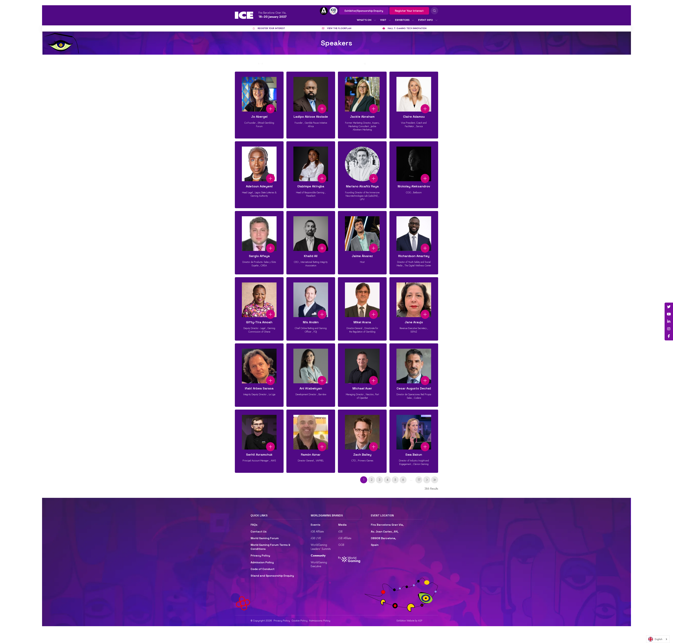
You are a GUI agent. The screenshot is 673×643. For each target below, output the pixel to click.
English (658, 639)
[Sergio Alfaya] (259, 242)
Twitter (669, 307)
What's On (364, 20)
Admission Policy (262, 562)
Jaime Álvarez (362, 256)
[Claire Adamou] (413, 105)
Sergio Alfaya (259, 256)
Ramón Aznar (311, 454)
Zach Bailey (362, 454)
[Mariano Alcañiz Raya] (362, 174)
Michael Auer (362, 388)
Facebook (669, 336)
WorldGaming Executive (319, 564)
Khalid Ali (311, 256)
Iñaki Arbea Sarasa (259, 388)
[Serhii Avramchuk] (259, 441)
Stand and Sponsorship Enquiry (272, 576)
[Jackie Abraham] (362, 105)
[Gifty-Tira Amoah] (259, 309)
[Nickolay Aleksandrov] (413, 174)
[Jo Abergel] (259, 105)
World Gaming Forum (265, 538)
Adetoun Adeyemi (259, 186)
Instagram (669, 329)
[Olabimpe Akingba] (310, 174)
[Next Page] (426, 479)
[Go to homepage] (244, 15)
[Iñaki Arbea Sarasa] (259, 375)
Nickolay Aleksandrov (414, 186)
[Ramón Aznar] (310, 441)
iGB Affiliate (317, 532)
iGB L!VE (316, 538)
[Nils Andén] (310, 309)
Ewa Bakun (414, 454)
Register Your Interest (409, 10)
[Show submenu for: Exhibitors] (413, 20)
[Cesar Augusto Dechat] (413, 375)
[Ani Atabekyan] (310, 375)
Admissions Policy (319, 620)
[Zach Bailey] (362, 441)
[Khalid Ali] (310, 242)
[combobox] (657, 639)
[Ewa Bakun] (413, 441)
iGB (340, 532)
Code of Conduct (262, 569)
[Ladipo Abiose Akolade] (310, 105)
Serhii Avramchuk (259, 454)
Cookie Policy (299, 620)
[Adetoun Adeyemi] (259, 174)
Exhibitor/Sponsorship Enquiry (364, 10)
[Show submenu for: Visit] (390, 20)
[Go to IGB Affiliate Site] (324, 11)
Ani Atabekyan (311, 388)
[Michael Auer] (362, 375)
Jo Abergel (259, 117)
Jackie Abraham (362, 117)
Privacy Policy (260, 555)
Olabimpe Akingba (310, 186)
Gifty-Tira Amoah (259, 322)
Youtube (669, 314)
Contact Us (259, 531)
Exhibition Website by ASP (409, 620)
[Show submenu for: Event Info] (436, 20)
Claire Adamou (414, 117)
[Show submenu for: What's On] (375, 20)
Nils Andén (311, 322)
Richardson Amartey (413, 256)
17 (419, 480)
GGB (341, 545)
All (254, 63)
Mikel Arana (362, 322)
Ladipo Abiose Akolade (311, 117)
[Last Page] (434, 479)
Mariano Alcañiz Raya (362, 186)
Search (434, 10)
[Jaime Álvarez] (362, 242)
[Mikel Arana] (362, 309)
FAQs (254, 525)
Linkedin (669, 321)
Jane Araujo (414, 322)
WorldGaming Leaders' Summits (321, 547)
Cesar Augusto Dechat (414, 388)
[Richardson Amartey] (413, 242)
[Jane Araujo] (413, 309)
